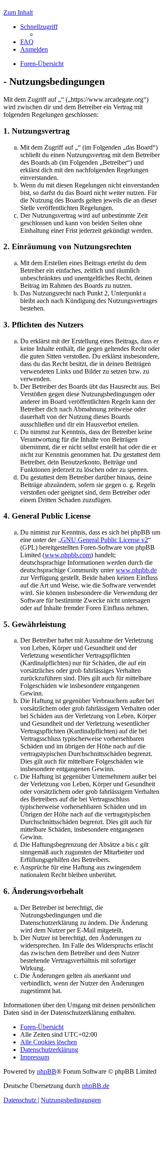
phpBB (46, 1071)
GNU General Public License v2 (104, 539)
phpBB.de (95, 1085)
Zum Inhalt (18, 12)
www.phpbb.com (68, 555)
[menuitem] (27, 41)
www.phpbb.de (136, 570)
